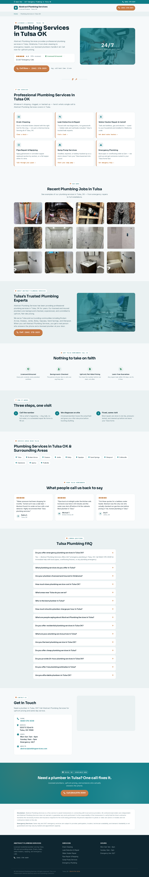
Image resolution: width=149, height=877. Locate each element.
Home (16, 14)
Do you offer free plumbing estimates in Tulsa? (55, 667)
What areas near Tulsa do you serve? (51, 593)
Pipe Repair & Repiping (70, 856)
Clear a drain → (22, 134)
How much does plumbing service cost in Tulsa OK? (57, 584)
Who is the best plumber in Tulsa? (50, 601)
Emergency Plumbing (69, 863)
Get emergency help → (106, 162)
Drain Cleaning (67, 847)
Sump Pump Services (69, 860)
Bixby (69, 457)
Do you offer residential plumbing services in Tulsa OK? (59, 626)
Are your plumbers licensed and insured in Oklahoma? (59, 576)
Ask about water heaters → (108, 134)
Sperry (34, 463)
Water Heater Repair (69, 853)
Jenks (59, 457)
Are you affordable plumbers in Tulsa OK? (53, 675)
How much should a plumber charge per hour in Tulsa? (58, 609)
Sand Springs (95, 457)
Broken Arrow (33, 457)
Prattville (46, 463)
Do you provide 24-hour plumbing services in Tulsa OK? (59, 659)
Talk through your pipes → (26, 162)
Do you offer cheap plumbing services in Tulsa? (55, 650)
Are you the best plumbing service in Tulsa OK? (55, 642)
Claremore (21, 463)
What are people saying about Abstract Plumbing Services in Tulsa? (64, 617)
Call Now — (33, 68)
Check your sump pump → (66, 162)
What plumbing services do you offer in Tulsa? (55, 568)
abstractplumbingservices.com (33, 748)
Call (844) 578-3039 (76, 793)
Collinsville (123, 457)
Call (30, 332)
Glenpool (109, 457)
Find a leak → (63, 134)
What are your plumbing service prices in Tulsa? (56, 634)
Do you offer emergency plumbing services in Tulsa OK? (59, 553)
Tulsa (19, 457)
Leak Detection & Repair (70, 850)
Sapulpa (81, 457)
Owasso (47, 457)
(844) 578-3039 (129, 2)
